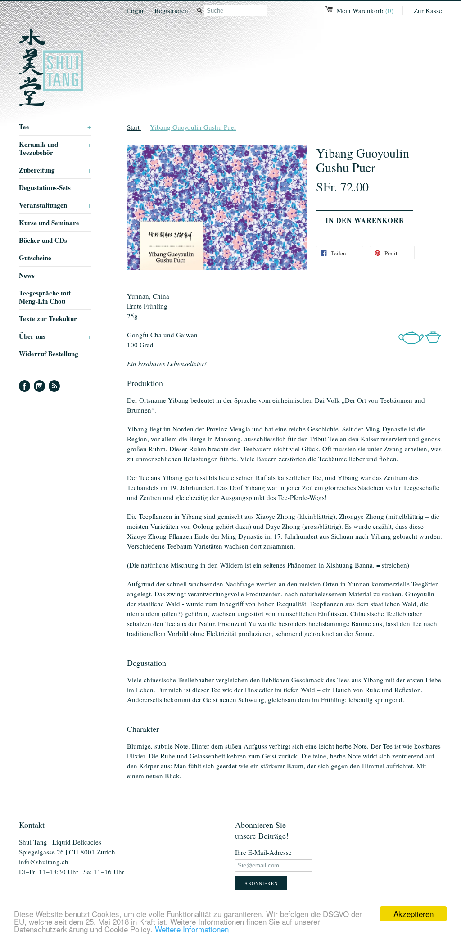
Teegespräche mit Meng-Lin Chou (45, 297)
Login (135, 10)
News (27, 275)
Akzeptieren (413, 913)
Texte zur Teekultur (48, 318)
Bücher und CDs (43, 240)
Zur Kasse (428, 10)
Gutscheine (35, 258)
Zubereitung (55, 170)
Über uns (55, 336)
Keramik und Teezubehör (55, 148)
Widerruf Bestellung (48, 354)
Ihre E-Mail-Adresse (263, 852)
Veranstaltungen (55, 205)
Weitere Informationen (192, 929)
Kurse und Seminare (49, 222)
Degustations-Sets (45, 187)
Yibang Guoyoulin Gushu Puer (193, 127)
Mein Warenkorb (364, 10)
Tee (55, 127)
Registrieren (171, 10)
